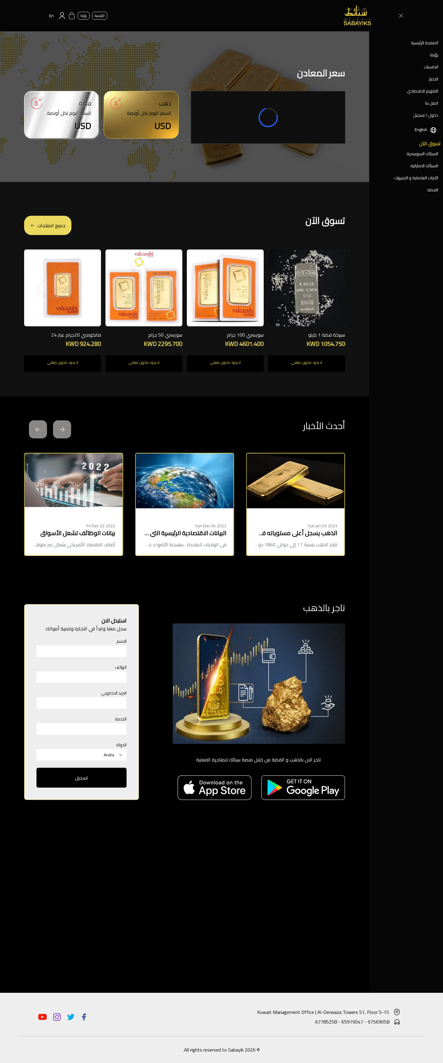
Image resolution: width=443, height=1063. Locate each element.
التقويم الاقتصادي (422, 91)
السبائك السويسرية (422, 154)
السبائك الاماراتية (424, 166)
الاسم (122, 641)
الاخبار (433, 79)
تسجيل (81, 777)
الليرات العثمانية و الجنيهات (416, 178)
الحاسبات (431, 67)
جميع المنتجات (51, 225)
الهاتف (121, 667)
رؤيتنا (434, 55)
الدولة (121, 745)
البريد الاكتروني (114, 693)
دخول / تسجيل (425, 115)
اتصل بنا (431, 103)
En (51, 16)
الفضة (432, 190)
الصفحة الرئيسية (424, 43)
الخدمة (121, 719)
